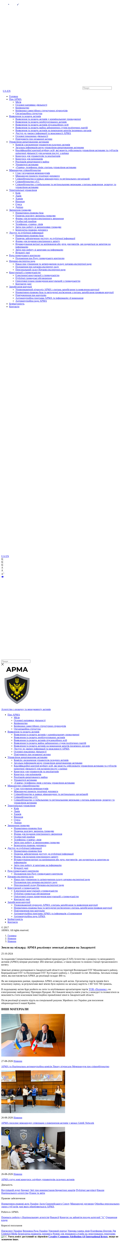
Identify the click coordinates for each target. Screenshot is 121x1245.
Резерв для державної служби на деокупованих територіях (84, 1233)
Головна (13, 96)
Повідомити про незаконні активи (33, 139)
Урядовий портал (57, 1231)
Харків (19, 198)
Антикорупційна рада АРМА (31, 301)
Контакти (14, 306)
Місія (18, 102)
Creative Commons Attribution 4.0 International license (78, 1236)
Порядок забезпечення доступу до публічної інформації (45, 238)
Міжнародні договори (82, 1203)
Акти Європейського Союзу (54, 1203)
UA (5, 91)
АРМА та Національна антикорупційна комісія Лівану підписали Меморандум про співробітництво (55, 1066)
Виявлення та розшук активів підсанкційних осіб (42, 124)
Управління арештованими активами (29, 141)
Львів (18, 195)
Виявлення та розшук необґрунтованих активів (41, 122)
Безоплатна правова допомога (31, 230)
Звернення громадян (20, 210)
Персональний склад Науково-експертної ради (40, 269)
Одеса (18, 204)
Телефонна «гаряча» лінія (29, 224)
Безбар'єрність (16, 303)
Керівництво (22, 107)
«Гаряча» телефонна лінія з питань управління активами (45, 167)
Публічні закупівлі (86, 1190)
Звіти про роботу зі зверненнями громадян (38, 227)
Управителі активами (26, 164)
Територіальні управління (23, 190)
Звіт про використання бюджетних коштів (52, 1190)
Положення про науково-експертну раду (37, 266)
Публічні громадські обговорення (33, 278)
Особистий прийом (25, 221)
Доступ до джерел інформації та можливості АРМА (43, 133)
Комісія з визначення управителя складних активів (42, 144)
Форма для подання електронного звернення (39, 218)
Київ (17, 193)
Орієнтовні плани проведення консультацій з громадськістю (47, 281)
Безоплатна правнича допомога (35, 1233)
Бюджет (25, 1190)
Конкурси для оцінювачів (29, 158)
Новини (18, 1061)
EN (9, 91)
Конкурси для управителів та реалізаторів (37, 156)
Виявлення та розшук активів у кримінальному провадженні (48, 119)
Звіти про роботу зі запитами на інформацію (39, 249)
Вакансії (54, 1217)
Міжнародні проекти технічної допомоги (37, 176)
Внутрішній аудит (10, 1190)
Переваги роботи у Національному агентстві (25, 1217)
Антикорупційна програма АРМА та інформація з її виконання (49, 298)
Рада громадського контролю (24, 255)
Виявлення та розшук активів (25, 116)
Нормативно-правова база (29, 212)
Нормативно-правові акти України (20, 1203)
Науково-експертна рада (22, 261)
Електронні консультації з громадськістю (37, 275)
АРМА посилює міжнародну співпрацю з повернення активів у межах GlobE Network (47, 1123)
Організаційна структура (28, 113)
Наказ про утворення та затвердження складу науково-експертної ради (53, 264)
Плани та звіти (37, 1193)
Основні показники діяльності (31, 136)
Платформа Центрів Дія (103, 1231)
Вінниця (20, 201)
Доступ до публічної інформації (26, 232)
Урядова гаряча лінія (79, 1231)
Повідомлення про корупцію (30, 295)
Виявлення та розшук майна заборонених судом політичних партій (51, 127)
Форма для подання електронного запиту (37, 241)
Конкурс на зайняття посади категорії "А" (82, 1217)
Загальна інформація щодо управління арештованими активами (49, 147)
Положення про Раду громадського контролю (39, 258)
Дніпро (19, 207)
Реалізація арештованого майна (32, 161)
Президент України (11, 1231)
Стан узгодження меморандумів (32, 173)
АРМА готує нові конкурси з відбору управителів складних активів (38, 1179)
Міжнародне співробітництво (25, 170)
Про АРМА (15, 99)
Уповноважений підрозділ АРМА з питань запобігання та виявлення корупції (57, 289)
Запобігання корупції (20, 286)
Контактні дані (23, 283)
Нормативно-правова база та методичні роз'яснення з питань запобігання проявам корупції (64, 292)
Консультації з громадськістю (25, 272)
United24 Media (9, 1233)
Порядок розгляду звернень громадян (35, 215)
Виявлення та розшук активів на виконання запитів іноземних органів (53, 130)
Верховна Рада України (35, 1231)
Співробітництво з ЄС (27, 181)
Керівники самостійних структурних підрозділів (41, 110)
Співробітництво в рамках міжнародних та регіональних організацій (52, 178)
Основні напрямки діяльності (31, 105)
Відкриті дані (22, 252)
